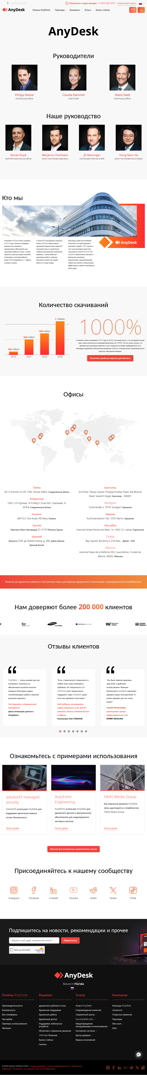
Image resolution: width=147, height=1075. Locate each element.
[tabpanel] (24, 697)
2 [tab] (64, 731)
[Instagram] (108, 1067)
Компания (75, 10)
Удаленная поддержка (50, 1010)
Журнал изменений (85, 1040)
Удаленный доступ (48, 1019)
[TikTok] (143, 1067)
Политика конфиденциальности (58, 1066)
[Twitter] (137, 1067)
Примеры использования (14, 1023)
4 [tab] (73, 731)
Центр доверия (83, 1035)
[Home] (13, 10)
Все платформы (9, 1014)
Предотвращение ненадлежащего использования (91, 1025)
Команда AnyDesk (121, 1005)
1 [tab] (60, 731)
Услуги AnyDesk (84, 1005)
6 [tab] (82, 731)
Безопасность (9, 1010)
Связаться (117, 1010)
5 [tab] (77, 731)
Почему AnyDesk (41, 10)
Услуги (88, 10)
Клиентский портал (126, 3)
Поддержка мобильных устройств (50, 1025)
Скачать (43, 1044)
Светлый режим (18, 3)
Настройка (7, 1019)
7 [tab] (86, 731)
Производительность (12, 1005)
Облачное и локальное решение (55, 1031)
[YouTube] (125, 1067)
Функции (6, 1028)
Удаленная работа (48, 1014)
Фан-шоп (116, 1023)
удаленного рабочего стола (52, 1005)
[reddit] (131, 1067)
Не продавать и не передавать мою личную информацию (34, 1069)
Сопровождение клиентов (88, 1010)
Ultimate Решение (48, 1035)
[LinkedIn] (119, 1067)
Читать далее (12, 828)
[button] (139, 1055)
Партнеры (60, 10)
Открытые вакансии (122, 1014)
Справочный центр (85, 1014)
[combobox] (142, 4)
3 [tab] (69, 731)
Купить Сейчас (103, 10)
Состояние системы (85, 1031)
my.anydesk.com (84, 1019)
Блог (114, 1028)
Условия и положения (38, 1066)
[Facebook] (113, 1067)
